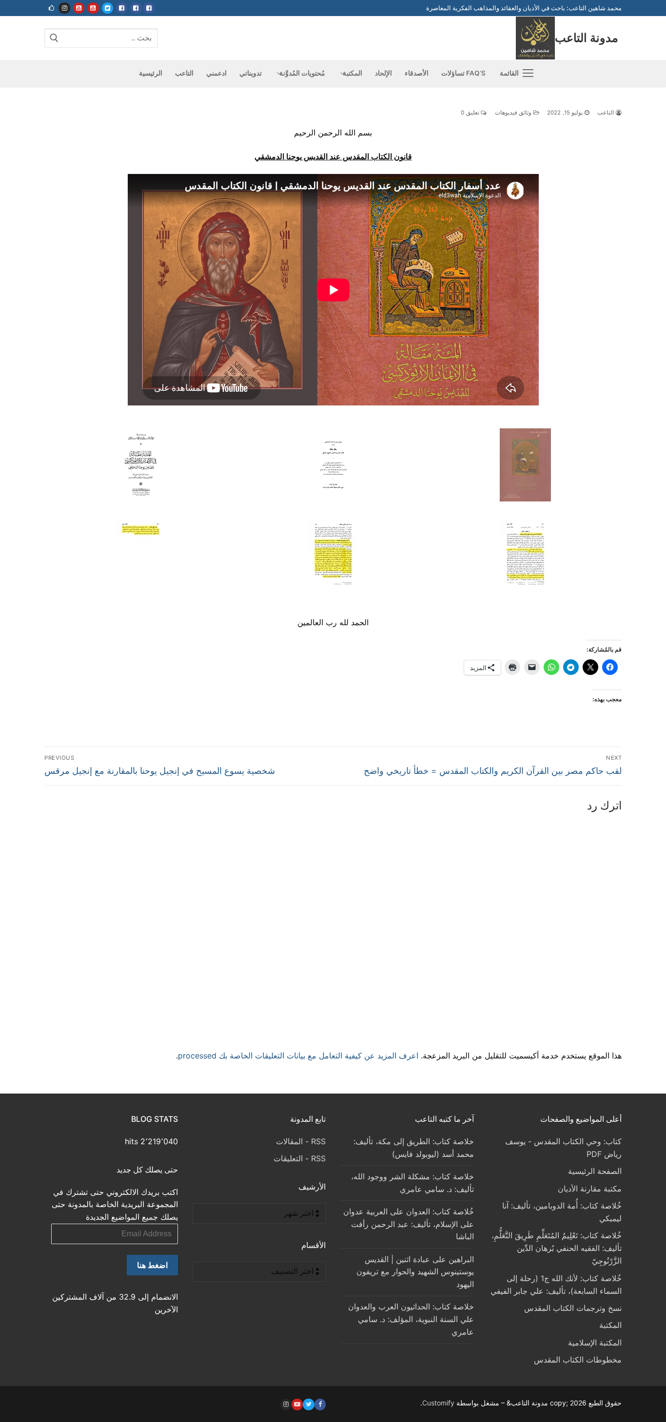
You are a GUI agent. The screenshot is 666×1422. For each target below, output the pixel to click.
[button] (525, 466)
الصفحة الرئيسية (595, 1171)
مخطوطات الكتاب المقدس (578, 1359)
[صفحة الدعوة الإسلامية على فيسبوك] (135, 8)
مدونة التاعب (586, 38)
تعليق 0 (471, 112)
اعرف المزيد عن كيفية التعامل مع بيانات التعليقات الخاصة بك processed (298, 1055)
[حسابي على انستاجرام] (64, 8)
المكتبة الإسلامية (595, 1342)
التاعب (606, 112)
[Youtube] (297, 1404)
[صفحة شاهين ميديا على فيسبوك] (121, 8)
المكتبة (610, 1325)
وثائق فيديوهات (514, 112)
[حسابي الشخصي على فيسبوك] (149, 8)
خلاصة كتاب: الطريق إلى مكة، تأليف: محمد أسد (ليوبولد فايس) (413, 1147)
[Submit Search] (54, 38)
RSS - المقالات (301, 1141)
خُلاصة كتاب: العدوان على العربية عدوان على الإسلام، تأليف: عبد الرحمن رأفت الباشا (408, 1224)
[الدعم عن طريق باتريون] (51, 8)
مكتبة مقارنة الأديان (590, 1188)
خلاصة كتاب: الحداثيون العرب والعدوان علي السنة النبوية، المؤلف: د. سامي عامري (411, 1319)
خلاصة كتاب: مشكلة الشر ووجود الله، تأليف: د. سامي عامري (412, 1183)
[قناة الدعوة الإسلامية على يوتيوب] (92, 8)
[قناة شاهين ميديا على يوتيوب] (78, 8)
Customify (438, 1403)
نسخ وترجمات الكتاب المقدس (573, 1308)
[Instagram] (286, 1404)
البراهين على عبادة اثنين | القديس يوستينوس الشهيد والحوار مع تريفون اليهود (415, 1271)
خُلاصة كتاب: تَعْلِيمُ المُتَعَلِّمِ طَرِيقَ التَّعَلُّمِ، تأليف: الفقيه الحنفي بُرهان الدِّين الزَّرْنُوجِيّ (556, 1248)
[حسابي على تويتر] (107, 8)
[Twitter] (308, 1404)
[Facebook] (320, 1404)
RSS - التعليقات (300, 1158)
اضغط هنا (152, 1265)
